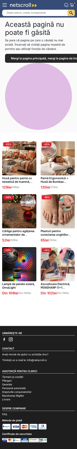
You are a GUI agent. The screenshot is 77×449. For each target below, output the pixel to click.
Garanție (7, 384)
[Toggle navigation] (4, 5)
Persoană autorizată (14, 388)
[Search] (71, 13)
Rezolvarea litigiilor (13, 395)
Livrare (6, 399)
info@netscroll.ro (37, 360)
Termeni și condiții (12, 376)
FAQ (4, 414)
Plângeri (7, 380)
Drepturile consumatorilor (17, 391)
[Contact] (66, 5)
